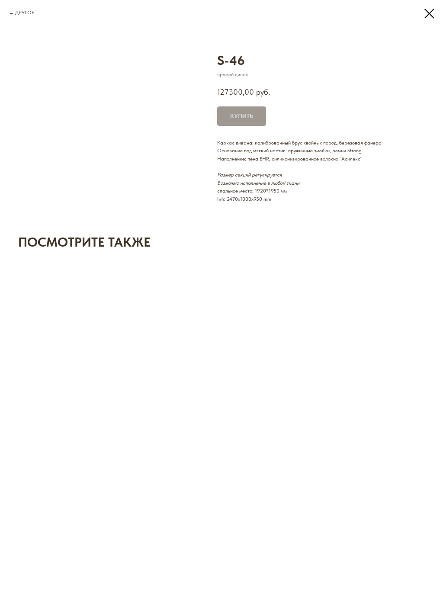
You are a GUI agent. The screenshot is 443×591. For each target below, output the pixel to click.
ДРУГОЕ (24, 13)
